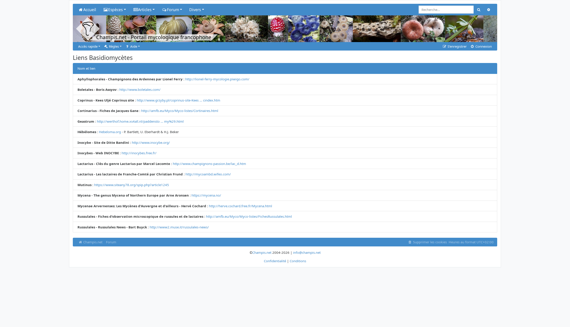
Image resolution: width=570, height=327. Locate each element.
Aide (133, 46)
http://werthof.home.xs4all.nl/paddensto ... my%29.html (140, 121)
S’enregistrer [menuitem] (457, 46)
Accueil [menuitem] (89, 9)
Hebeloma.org (110, 132)
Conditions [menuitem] (298, 261)
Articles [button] (144, 9)
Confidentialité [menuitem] (275, 261)
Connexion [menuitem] (483, 46)
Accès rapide (88, 46)
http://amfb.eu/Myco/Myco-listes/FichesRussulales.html (249, 216)
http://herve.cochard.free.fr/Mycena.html (240, 206)
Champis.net (92, 242)
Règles (113, 46)
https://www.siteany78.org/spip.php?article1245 (131, 185)
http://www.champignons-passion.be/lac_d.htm (209, 163)
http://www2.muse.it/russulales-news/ (179, 227)
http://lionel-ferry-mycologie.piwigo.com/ (217, 79)
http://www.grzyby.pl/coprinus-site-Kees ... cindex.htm (178, 100)
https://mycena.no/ (206, 195)
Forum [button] (173, 9)
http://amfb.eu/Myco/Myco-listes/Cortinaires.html (179, 110)
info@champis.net (307, 252)
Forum (111, 242)
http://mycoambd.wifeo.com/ (208, 174)
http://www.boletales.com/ (140, 89)
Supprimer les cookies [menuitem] (429, 242)
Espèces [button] (115, 9)
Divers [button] (195, 9)
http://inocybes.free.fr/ (139, 153)
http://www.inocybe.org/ (151, 142)
